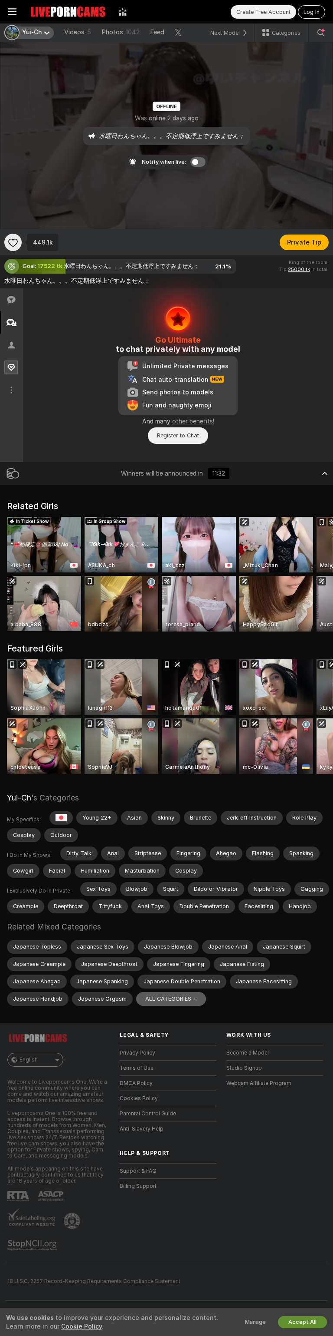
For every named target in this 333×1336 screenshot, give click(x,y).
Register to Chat (178, 435)
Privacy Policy (137, 1053)
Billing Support (138, 1186)
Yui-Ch (19, 797)
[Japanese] (61, 818)
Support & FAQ (138, 1171)
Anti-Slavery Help (141, 1129)
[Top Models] (122, 11)
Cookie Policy (81, 1326)
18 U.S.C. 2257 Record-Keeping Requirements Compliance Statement (93, 1281)
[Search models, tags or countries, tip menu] (321, 32)
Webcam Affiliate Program (258, 1083)
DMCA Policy (136, 1083)
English (29, 1060)
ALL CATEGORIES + (171, 998)
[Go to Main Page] (67, 11)
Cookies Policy (139, 1098)
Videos (77, 32)
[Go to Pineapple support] (73, 1221)
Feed (157, 32)
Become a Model (247, 1053)
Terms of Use (136, 1068)
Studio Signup (244, 1068)
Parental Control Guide (148, 1114)
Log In (312, 12)
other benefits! (193, 421)
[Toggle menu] (12, 11)
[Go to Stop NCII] (33, 1245)
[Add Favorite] (13, 242)
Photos (120, 32)
